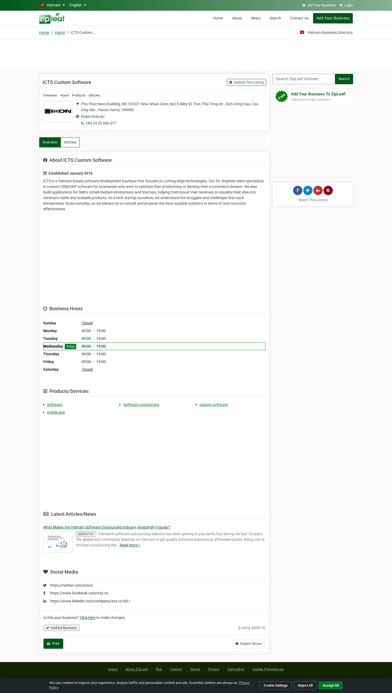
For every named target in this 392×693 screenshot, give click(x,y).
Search (275, 18)
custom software (213, 404)
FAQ (159, 669)
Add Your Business (333, 18)
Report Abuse (250, 644)
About (237, 18)
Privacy (214, 669)
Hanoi (60, 32)
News (256, 18)
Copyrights (236, 669)
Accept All (331, 685)
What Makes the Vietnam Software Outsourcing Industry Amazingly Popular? (106, 527)
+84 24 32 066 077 (101, 123)
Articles (94, 95)
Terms (195, 669)
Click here (87, 617)
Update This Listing (248, 82)
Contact (176, 669)
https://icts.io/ (93, 116)
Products (79, 95)
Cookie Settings (276, 685)
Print (55, 644)
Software (54, 404)
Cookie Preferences (268, 669)
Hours (64, 95)
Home (218, 18)
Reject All (305, 685)
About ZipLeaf (136, 669)
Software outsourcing (141, 404)
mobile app (56, 412)
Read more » (130, 545)
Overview (50, 95)
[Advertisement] (196, 54)
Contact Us (299, 18)
